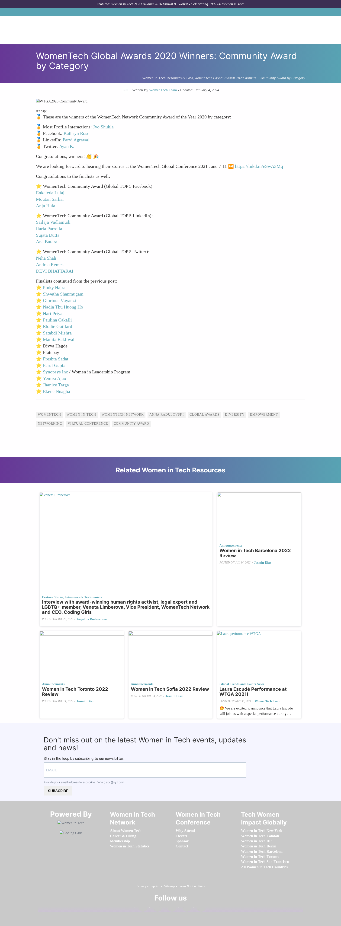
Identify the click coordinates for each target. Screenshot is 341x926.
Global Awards (204, 414)
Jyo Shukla (103, 126)
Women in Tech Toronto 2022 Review (75, 691)
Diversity (234, 414)
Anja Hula (45, 205)
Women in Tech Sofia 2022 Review (170, 689)
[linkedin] (155, 908)
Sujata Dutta (47, 235)
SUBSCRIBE (58, 791)
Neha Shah (46, 258)
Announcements (230, 545)
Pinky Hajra (54, 287)
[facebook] (140, 908)
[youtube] (199, 908)
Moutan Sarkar (50, 199)
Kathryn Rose (76, 133)
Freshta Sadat (55, 358)
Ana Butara (46, 241)
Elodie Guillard (57, 326)
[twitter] (184, 908)
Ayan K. (66, 146)
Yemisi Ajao (54, 378)
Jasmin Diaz (262, 562)
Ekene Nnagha (56, 391)
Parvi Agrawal (76, 139)
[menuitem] (126, 831)
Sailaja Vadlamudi (53, 222)
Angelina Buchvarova (92, 619)
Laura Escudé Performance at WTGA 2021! (253, 691)
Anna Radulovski (166, 414)
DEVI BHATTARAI (54, 271)
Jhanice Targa (56, 384)
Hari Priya (52, 313)
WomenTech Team (267, 701)
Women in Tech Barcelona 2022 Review (255, 553)
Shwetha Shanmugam (63, 293)
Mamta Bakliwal (58, 339)
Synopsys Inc (55, 371)
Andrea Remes (50, 264)
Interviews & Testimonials (83, 597)
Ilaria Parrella (49, 228)
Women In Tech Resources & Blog (167, 78)
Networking (50, 423)
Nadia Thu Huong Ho (63, 306)
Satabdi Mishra (57, 332)
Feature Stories (52, 597)
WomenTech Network (123, 414)
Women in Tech (81, 414)
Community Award (131, 423)
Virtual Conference (88, 423)
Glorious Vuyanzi (59, 300)
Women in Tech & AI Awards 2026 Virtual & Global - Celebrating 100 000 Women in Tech (177, 4)
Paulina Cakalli (57, 319)
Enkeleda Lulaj (50, 192)
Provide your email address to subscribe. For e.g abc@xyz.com (84, 782)
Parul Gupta (54, 365)
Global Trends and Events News (241, 684)
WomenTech (49, 414)
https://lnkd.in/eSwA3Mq (259, 166)
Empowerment (264, 414)
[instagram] (169, 908)
